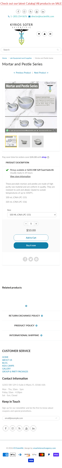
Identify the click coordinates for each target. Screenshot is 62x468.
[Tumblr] (30, 11)
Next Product (40, 72)
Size (9, 210)
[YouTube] (37, 11)
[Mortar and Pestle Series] (31, 107)
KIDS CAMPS (8, 366)
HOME (5, 357)
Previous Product (23, 72)
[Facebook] (18, 11)
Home (4, 58)
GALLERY (6, 368)
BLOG (4, 363)
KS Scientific (18, 448)
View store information (20, 176)
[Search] (58, 49)
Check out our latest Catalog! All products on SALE (31, 3)
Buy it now (31, 245)
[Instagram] (24, 11)
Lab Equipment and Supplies (21, 58)
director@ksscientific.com (42, 16)
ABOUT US (7, 360)
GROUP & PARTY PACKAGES (15, 371)
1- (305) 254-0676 (19, 16)
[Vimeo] (43, 11)
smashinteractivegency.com (44, 448)
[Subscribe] (56, 418)
